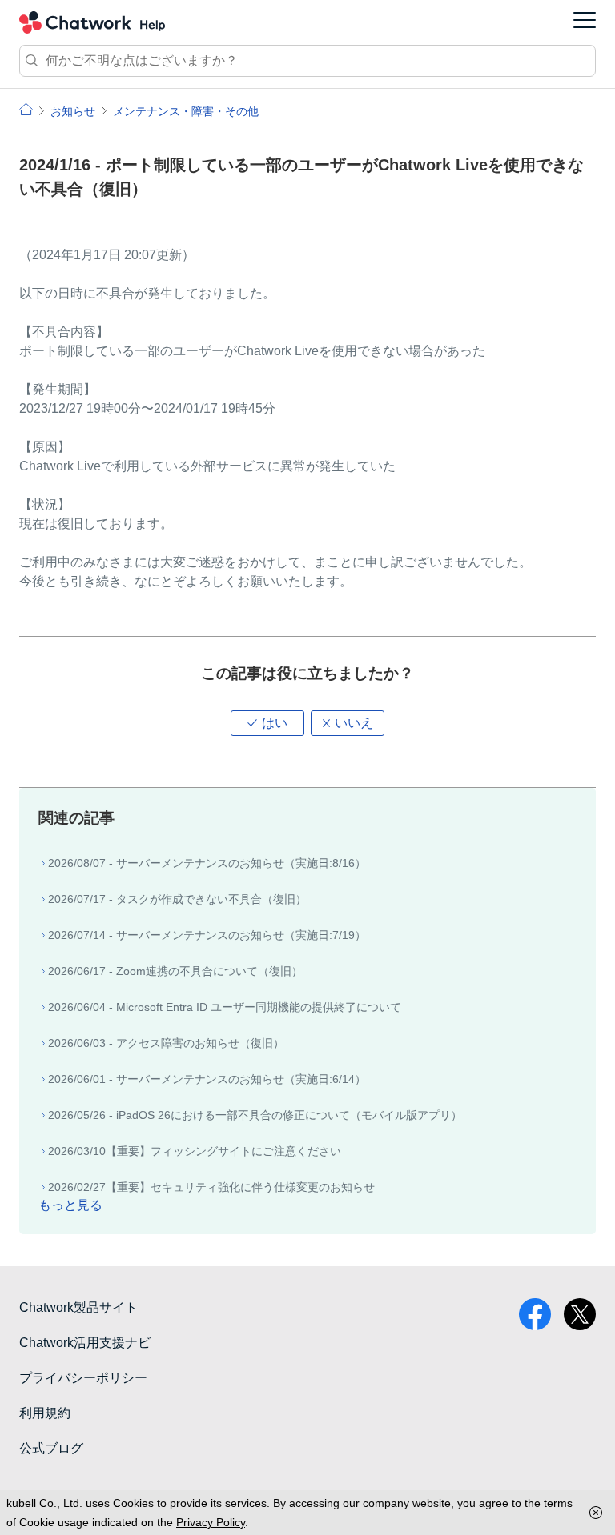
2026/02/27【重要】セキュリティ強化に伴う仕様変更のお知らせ (211, 1187)
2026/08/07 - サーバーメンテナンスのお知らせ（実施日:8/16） (207, 863)
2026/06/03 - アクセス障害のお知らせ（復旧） (166, 1043)
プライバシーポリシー (83, 1378)
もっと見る (70, 1205)
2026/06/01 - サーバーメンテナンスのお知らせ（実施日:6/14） (207, 1079)
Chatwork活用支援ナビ (85, 1342)
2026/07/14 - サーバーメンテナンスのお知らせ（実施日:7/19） (207, 935)
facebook (535, 1314)
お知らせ (72, 111)
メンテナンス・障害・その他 (186, 111)
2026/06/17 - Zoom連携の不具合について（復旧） (175, 971)
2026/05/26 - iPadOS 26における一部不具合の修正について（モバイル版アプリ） (255, 1115)
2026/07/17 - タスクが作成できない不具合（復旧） (177, 899)
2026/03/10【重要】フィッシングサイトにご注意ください (194, 1151)
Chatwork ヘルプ (92, 22)
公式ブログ (51, 1448)
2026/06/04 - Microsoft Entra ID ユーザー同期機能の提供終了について (224, 1007)
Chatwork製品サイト (78, 1307)
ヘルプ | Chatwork (26, 109)
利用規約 (44, 1413)
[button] (267, 723)
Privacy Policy (210, 1522)
